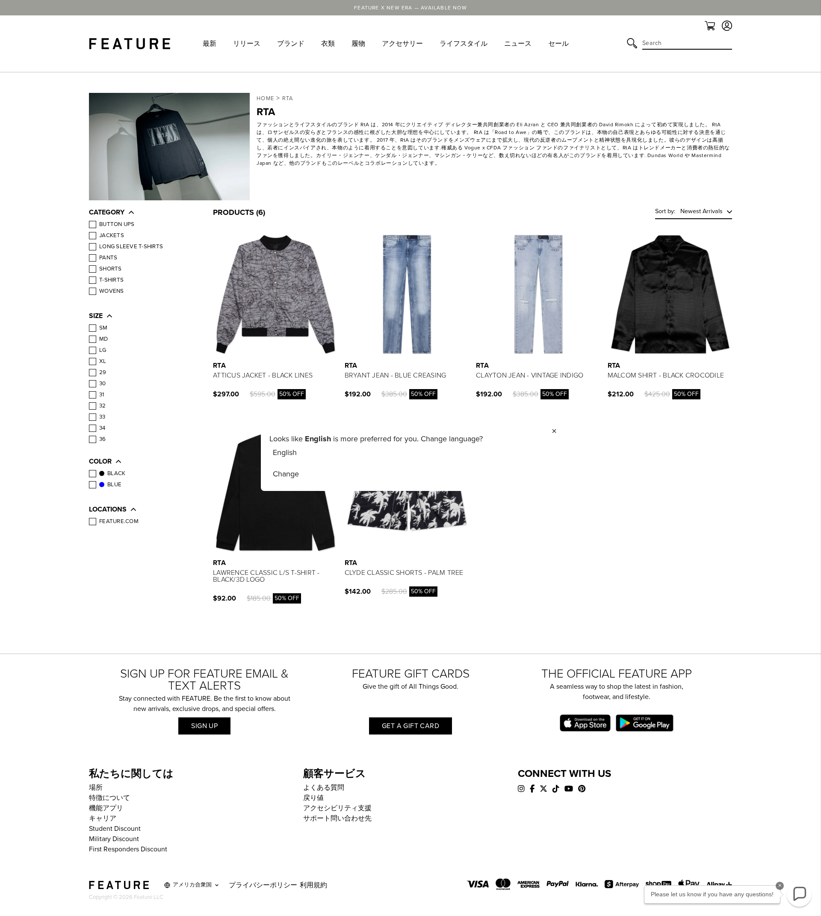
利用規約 (313, 885)
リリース (246, 43)
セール (558, 43)
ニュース (518, 43)
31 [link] (102, 394)
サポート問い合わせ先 (337, 818)
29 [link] (102, 372)
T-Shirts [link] (111, 280)
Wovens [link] (111, 291)
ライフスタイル (463, 43)
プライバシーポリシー (263, 885)
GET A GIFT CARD (410, 726)
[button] (142, 213)
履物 (358, 43)
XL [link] (102, 361)
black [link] (116, 473)
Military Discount (114, 839)
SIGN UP (204, 726)
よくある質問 (323, 787)
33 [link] (102, 416)
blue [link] (114, 484)
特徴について (109, 798)
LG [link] (102, 350)
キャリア (102, 818)
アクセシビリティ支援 (337, 808)
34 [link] (102, 428)
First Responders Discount (128, 849)
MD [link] (103, 339)
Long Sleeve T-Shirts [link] (131, 246)
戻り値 (313, 798)
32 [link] (102, 405)
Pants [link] (108, 257)
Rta (287, 98)
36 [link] (102, 439)
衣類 (328, 43)
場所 (96, 787)
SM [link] (103, 327)
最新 (209, 43)
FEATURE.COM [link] (119, 521)
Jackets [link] (111, 235)
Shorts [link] (110, 268)
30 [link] (102, 383)
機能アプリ (106, 808)
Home (265, 98)
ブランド (290, 43)
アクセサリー (402, 43)
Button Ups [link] (117, 224)
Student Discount (115, 828)
